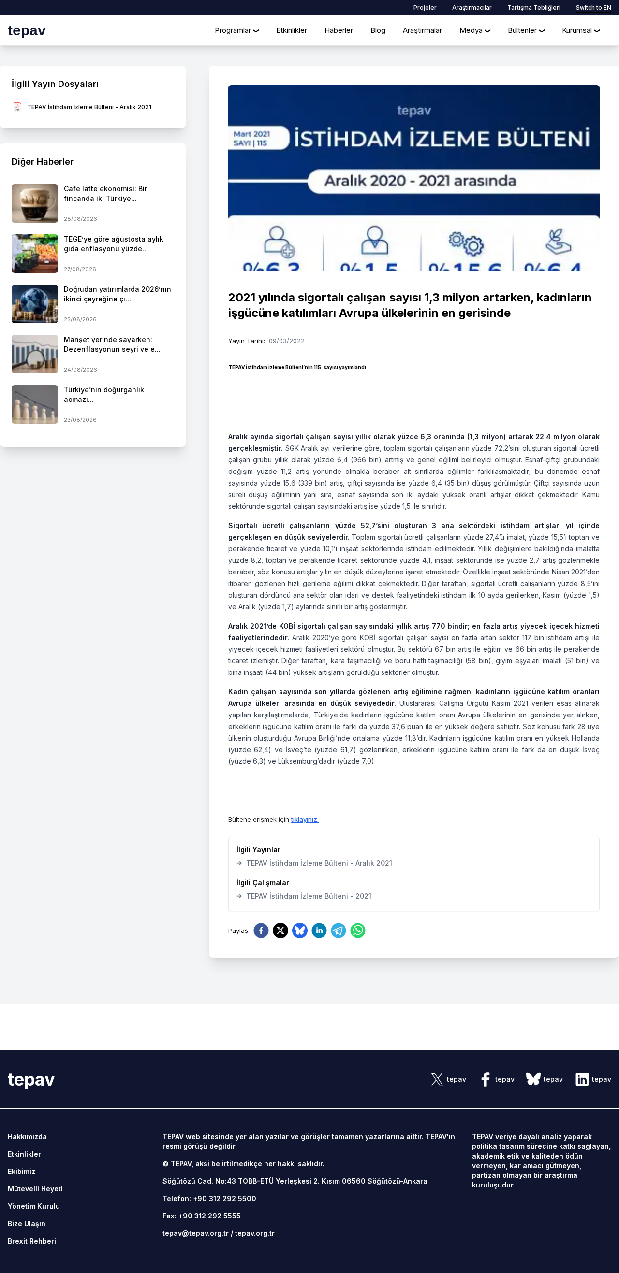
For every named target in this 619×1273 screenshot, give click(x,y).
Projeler (425, 7)
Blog (377, 30)
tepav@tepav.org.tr (195, 1233)
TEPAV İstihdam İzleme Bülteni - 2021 (303, 895)
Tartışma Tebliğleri (533, 7)
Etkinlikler (291, 30)
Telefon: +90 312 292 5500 (209, 1198)
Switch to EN (593, 7)
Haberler (338, 30)
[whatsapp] (358, 930)
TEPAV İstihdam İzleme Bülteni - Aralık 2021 (314, 862)
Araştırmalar (422, 30)
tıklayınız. (305, 819)
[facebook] (261, 930)
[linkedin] (319, 930)
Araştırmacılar (472, 7)
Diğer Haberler (43, 162)
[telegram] (338, 930)
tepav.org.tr (255, 1233)
